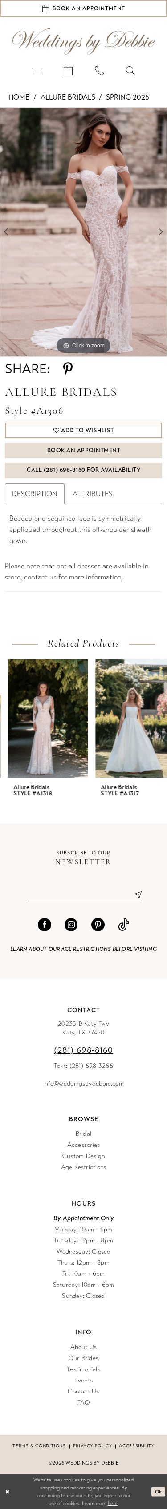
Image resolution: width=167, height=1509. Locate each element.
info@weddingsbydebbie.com (83, 1083)
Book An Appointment (84, 450)
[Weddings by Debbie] (83, 41)
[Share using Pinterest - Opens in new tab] (68, 368)
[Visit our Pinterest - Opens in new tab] (98, 924)
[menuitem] (37, 70)
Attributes (93, 494)
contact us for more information (73, 577)
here (113, 1503)
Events (83, 1380)
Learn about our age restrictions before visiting (83, 949)
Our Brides (83, 1358)
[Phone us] (99, 70)
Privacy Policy (92, 1446)
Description (34, 494)
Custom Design (83, 1156)
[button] (37, 70)
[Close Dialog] (7, 1492)
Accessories (83, 1145)
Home (18, 97)
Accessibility (136, 1446)
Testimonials (83, 1369)
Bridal (83, 1134)
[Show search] (130, 70)
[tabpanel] (83, 232)
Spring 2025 (127, 97)
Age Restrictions (83, 1167)
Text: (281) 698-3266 (83, 1066)
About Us (83, 1347)
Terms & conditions (38, 1446)
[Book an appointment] (68, 70)
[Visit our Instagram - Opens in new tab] (71, 924)
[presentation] (40, 718)
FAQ (83, 1402)
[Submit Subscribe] (134, 894)
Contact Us (83, 1391)
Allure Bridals (68, 97)
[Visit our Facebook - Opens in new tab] (44, 924)
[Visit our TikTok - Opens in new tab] (123, 924)
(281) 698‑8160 (83, 1050)
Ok (158, 1491)
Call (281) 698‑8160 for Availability (83, 470)
